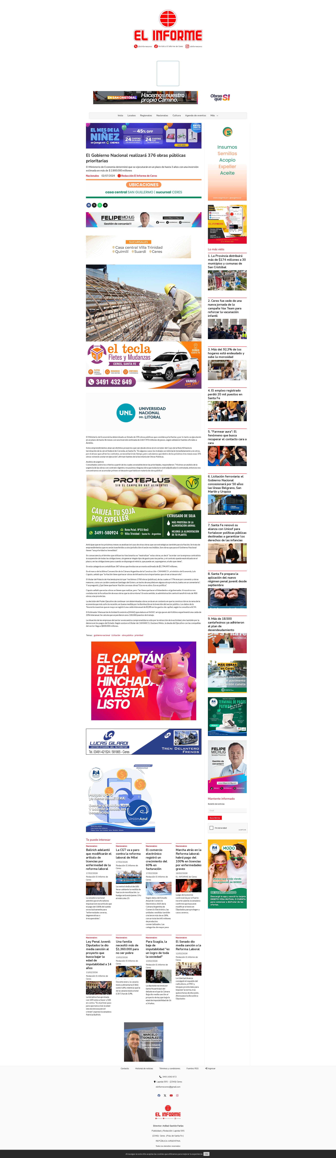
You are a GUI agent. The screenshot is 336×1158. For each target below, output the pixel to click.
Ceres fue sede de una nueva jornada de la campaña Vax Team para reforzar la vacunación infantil (225, 308)
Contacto (125, 1068)
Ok (206, 1154)
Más (213, 115)
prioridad (139, 635)
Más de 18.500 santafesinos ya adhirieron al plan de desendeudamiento (226, 624)
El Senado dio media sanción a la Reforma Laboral (188, 945)
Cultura (177, 115)
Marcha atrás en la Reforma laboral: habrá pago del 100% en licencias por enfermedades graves (188, 859)
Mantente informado (221, 798)
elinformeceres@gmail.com (168, 1086)
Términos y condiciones (169, 1068)
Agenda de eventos (195, 115)
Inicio (120, 115)
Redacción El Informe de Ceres (139, 175)
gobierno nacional (102, 635)
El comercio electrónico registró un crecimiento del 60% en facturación (156, 859)
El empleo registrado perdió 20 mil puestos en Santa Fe (225, 394)
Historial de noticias (144, 1068)
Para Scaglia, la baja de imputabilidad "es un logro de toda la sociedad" (158, 949)
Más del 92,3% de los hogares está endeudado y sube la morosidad (226, 353)
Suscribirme (215, 818)
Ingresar (211, 1068)
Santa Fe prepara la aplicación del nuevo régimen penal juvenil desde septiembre (227, 579)
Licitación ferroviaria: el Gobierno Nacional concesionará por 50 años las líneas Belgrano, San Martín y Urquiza (226, 484)
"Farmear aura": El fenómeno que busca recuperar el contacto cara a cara (227, 437)
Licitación (115, 635)
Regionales (146, 115)
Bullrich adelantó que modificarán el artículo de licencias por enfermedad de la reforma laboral (99, 859)
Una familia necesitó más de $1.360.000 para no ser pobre (127, 947)
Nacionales (162, 115)
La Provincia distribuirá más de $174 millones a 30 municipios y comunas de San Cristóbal (227, 261)
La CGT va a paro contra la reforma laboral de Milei (128, 854)
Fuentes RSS (193, 1068)
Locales (132, 115)
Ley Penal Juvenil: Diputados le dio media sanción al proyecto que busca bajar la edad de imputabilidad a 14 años (98, 955)
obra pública (127, 635)
